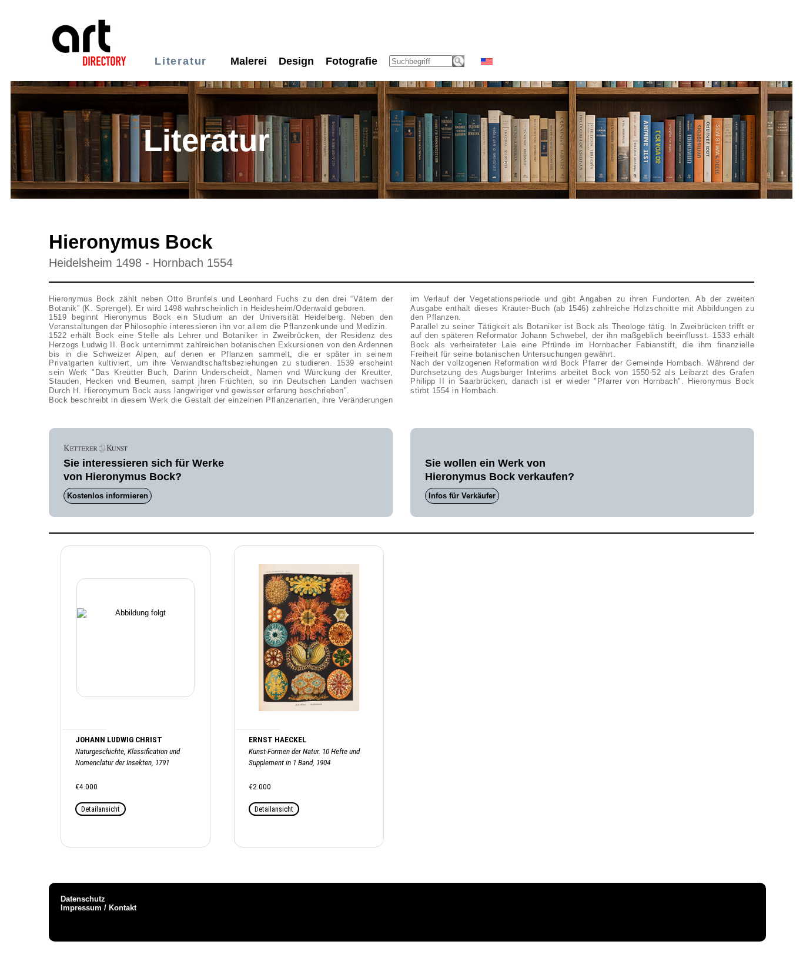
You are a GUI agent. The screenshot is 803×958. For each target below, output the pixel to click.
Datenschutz (83, 899)
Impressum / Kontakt (98, 907)
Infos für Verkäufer (462, 495)
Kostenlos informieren (107, 495)
